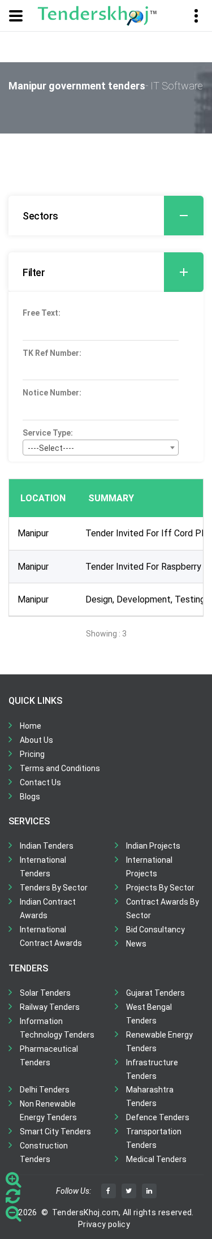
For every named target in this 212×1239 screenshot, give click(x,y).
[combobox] (101, 447)
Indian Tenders (46, 845)
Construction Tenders (44, 1152)
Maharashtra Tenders (150, 1096)
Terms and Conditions (60, 768)
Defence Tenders (157, 1117)
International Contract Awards (51, 936)
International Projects (149, 866)
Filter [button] (34, 272)
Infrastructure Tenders (152, 1069)
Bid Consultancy (155, 929)
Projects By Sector (160, 887)
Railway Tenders (50, 1007)
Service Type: (48, 432)
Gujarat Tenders (155, 992)
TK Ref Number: (52, 353)
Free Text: (41, 312)
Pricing (32, 754)
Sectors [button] (40, 216)
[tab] (106, 215)
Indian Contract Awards (48, 908)
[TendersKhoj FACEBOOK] (108, 1191)
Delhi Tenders (45, 1089)
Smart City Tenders (55, 1131)
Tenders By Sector (54, 887)
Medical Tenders (156, 1159)
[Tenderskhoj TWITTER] (129, 1191)
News (136, 943)
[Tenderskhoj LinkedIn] (149, 1191)
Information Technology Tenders (57, 1028)
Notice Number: (52, 392)
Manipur (33, 533)
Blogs (30, 796)
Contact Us (40, 782)
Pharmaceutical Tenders (49, 1055)
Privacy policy (104, 1224)
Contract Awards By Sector (162, 908)
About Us (36, 740)
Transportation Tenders (153, 1138)
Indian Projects (153, 845)
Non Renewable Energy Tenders (48, 1110)
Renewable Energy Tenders (159, 1041)
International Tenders (43, 866)
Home (30, 725)
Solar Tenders (45, 992)
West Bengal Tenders (149, 1014)
